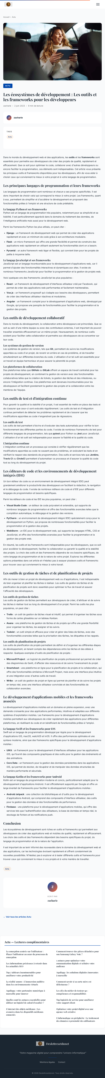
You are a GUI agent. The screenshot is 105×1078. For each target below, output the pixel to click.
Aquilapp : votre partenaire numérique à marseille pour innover (25, 992)
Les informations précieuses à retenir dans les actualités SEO (26, 965)
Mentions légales (47, 1062)
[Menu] (98, 4)
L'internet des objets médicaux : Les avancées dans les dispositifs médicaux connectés (24, 1012)
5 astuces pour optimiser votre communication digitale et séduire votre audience (75, 963)
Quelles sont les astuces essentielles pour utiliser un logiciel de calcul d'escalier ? (26, 1001)
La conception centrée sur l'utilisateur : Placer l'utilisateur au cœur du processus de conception (27, 954)
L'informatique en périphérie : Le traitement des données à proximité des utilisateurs (77, 1019)
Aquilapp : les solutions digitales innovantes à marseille (77, 974)
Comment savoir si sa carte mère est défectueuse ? (73, 983)
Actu (14, 17)
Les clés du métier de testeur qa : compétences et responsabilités (72, 992)
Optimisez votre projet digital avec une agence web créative (74, 1010)
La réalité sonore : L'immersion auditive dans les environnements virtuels (25, 983)
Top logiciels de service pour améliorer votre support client (75, 1001)
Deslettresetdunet (57, 1044)
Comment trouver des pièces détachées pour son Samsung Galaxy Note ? (77, 953)
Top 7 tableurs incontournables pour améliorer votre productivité (23, 974)
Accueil (6, 17)
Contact (61, 1062)
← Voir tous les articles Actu (17, 917)
